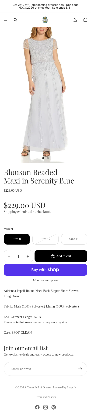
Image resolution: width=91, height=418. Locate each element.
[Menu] (5, 19)
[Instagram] (45, 407)
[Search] (15, 20)
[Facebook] (37, 407)
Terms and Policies (45, 397)
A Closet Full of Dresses (38, 387)
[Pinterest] (53, 407)
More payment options (45, 280)
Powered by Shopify (64, 387)
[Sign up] (80, 369)
